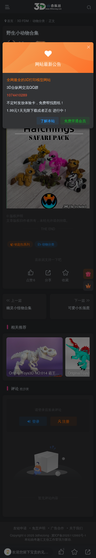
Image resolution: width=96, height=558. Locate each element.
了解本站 (47, 120)
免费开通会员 (75, 120)
